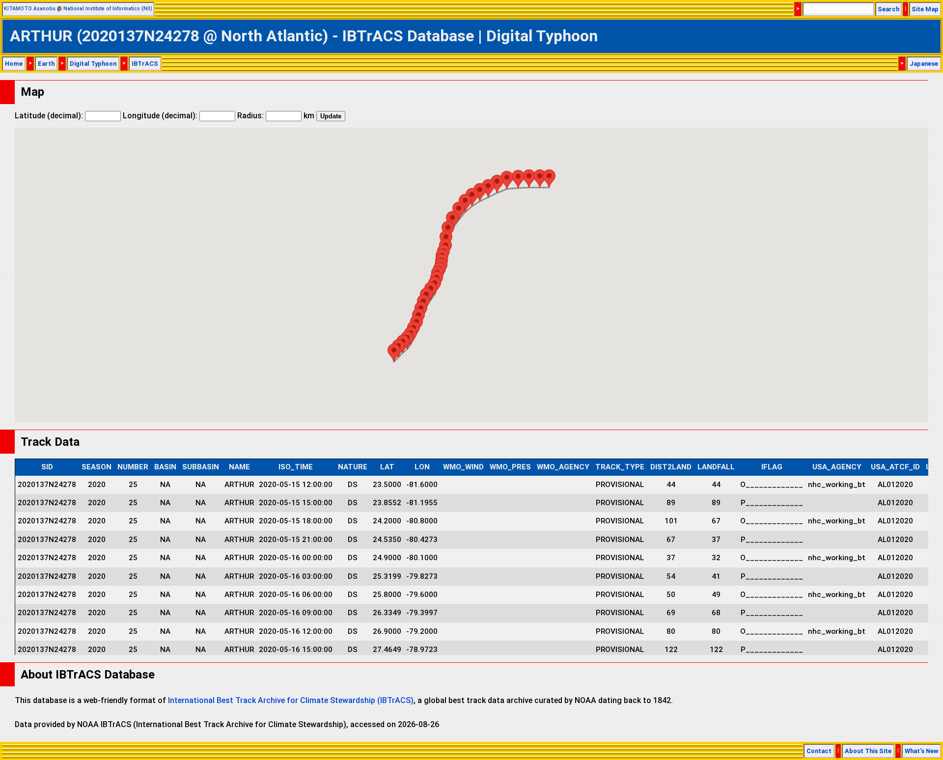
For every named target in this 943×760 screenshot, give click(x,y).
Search (888, 9)
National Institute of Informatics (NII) (107, 8)
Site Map (925, 9)
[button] (394, 353)
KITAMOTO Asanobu (29, 8)
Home (14, 63)
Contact (819, 751)
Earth (46, 63)
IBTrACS (145, 63)
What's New (921, 751)
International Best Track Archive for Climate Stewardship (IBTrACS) (291, 700)
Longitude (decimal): (161, 115)
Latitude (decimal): (50, 115)
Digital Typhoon (93, 63)
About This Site (868, 751)
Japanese (924, 63)
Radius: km (275, 115)
